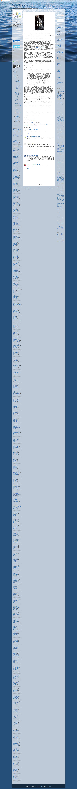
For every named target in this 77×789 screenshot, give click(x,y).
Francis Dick (15, 258)
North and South (17, 82)
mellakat (60, 174)
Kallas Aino (15, 385)
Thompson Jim (15, 709)
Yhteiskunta (59, 132)
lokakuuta (16, 80)
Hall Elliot (14, 290)
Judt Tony (14, 373)
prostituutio (62, 190)
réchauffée (58, 194)
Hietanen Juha (15, 311)
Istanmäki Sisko (15, 353)
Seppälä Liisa (15, 661)
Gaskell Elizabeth (16, 265)
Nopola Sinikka (15, 546)
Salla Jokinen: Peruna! (59, 78)
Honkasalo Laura (15, 331)
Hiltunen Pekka (15, 317)
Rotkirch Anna (15, 621)
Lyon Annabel (15, 485)
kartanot (58, 154)
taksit (60, 208)
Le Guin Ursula (15, 453)
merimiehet (58, 175)
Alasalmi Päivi (15, 157)
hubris (60, 147)
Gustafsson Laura (16, 284)
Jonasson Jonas (15, 371)
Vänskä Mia (15, 751)
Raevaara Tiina (15, 589)
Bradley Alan (15, 184)
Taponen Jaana (15, 697)
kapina (63, 153)
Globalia (58, 115)
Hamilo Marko (15, 292)
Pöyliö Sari (15, 587)
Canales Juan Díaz (16, 198)
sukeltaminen (58, 203)
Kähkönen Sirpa (15, 439)
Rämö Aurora (15, 626)
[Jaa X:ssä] (37, 122)
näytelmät (62, 180)
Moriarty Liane (15, 526)
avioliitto (58, 138)
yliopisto (62, 226)
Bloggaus (58, 111)
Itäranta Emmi (15, 354)
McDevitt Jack (15, 507)
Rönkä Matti (15, 629)
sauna (63, 196)
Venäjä (57, 129)
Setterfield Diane (15, 662)
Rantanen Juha (15, 595)
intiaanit (63, 150)
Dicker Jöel (15, 235)
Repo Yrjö (14, 605)
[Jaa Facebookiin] (38, 122)
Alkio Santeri (15, 158)
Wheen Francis (15, 769)
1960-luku (58, 240)
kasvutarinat (61, 154)
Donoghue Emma (16, 237)
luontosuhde (39, 124)
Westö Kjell (15, 768)
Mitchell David (15, 520)
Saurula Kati (15, 648)
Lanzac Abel (15, 445)
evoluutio (62, 143)
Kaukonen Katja (15, 395)
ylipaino (57, 227)
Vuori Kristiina (15, 750)
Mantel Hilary (15, 498)
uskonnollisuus (59, 214)
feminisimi (58, 144)
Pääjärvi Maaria (15, 585)
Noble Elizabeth (15, 545)
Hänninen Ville (15, 344)
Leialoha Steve (15, 458)
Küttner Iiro (15, 441)
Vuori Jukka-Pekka (16, 749)
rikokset (58, 193)
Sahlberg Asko (15, 634)
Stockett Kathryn (15, 682)
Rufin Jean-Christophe (16, 622)
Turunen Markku (15, 723)
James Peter (15, 360)
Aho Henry (15, 150)
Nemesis (16, 88)
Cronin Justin (15, 222)
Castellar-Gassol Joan (16, 204)
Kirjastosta (35, 124)
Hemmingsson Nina (16, 309)
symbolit (58, 207)
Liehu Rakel (15, 468)
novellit (21, 135)
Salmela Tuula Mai (16, 639)
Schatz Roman (15, 654)
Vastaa (28, 133)
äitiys (58, 230)
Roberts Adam (15, 612)
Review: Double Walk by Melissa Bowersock (59, 30)
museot (57, 177)
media (57, 174)
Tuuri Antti (14, 724)
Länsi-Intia (62, 120)
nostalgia (62, 179)
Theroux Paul (15, 705)
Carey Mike (15, 202)
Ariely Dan (14, 163)
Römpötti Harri (15, 627)
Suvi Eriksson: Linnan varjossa (59, 84)
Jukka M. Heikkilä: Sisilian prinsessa (59, 35)
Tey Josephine (15, 704)
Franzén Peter (15, 262)
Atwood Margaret (15, 164)
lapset (58, 166)
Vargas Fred (15, 735)
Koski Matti (15, 425)
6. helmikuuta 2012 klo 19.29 (35, 164)
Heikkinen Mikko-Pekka (17, 304)
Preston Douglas (15, 581)
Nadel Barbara (15, 535)
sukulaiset (62, 203)
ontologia (62, 181)
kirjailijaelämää (59, 157)
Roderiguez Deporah (16, 614)
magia (63, 172)
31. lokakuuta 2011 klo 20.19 (33, 155)
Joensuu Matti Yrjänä (16, 365)
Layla (16, 106)
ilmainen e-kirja (59, 96)
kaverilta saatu (59, 103)
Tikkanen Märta (15, 711)
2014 (15, 72)
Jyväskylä (58, 117)
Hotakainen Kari (15, 334)
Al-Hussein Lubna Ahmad (17, 155)
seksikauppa (58, 197)
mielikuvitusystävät (59, 176)
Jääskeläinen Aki (15, 381)
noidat (61, 178)
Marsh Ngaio (15, 500)
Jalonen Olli (15, 358)
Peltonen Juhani (15, 575)
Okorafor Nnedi (15, 559)
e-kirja (18, 131)
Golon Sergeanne (16, 271)
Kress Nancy (15, 428)
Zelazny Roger (15, 782)
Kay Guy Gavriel (15, 398)
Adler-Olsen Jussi (16, 149)
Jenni (28, 155)
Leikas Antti (15, 459)
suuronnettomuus (59, 205)
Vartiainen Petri (15, 736)
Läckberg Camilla (16, 486)
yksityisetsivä (58, 225)
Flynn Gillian (15, 255)
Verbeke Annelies (16, 738)
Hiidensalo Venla (15, 315)
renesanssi (62, 192)
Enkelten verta (17, 94)
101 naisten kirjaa (26, 8)
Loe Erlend (15, 479)
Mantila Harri (15, 499)
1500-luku (62, 233)
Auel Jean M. (15, 165)
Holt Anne (14, 327)
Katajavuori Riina (15, 394)
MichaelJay (42, 786)
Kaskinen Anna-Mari (16, 392)
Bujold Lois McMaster (16, 195)
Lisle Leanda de (15, 475)
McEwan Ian (15, 508)
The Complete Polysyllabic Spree (18, 93)
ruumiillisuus (62, 193)
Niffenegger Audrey (16, 541)
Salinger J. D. (15, 636)
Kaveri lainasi (60, 95)
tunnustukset (15, 136)
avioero (62, 137)
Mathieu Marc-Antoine (16, 505)
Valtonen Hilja (15, 731)
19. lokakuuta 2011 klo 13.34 (33, 129)
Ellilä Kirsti (15, 245)
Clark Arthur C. (15, 211)
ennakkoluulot (61, 142)
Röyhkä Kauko (15, 632)
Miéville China (15, 522)
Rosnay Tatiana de (16, 619)
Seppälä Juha (15, 660)
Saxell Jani (15, 649)
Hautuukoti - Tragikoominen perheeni (17, 109)
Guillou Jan (15, 283)
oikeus (58, 181)
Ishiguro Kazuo (15, 351)
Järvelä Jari (15, 378)
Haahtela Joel (15, 285)
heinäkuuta (17, 116)
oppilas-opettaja (59, 182)
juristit (63, 152)
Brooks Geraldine (16, 190)
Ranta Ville (15, 594)
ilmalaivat (62, 149)
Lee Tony (14, 455)
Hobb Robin (15, 324)
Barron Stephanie (16, 175)
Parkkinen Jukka (15, 572)
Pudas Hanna (15, 582)
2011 (15, 76)
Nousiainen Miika (16, 548)
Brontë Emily (15, 189)
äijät (63, 228)
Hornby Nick (15, 332)
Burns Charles (15, 197)
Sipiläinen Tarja (15, 668)
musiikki (60, 177)
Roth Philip (15, 620)
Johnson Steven (15, 368)
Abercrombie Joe (15, 141)
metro (60, 175)
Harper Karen (15, 295)
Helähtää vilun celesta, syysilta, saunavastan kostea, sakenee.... (60, 46)
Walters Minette (15, 756)
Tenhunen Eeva (15, 702)
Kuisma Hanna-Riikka (16, 432)
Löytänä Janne (15, 493)
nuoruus (58, 180)
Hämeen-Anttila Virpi (16, 340)
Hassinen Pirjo (15, 298)
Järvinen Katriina (15, 380)
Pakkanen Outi (15, 568)
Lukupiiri (18, 136)
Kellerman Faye (15, 399)
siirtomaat (58, 199)
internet (60, 150)
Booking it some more (21, 5)
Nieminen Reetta (15, 540)
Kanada (62, 117)
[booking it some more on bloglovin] (60, 15)
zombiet (61, 228)
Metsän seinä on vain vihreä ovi (18, 104)
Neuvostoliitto (59, 122)
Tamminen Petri (15, 695)
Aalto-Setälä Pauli (16, 140)
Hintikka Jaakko (15, 319)
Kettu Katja (15, 406)
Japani (63, 116)
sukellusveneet (58, 202)
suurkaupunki (58, 204)
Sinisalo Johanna (16, 667)
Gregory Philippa (15, 276)
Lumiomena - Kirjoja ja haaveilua (59, 70)
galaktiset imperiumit (60, 145)
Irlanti (57, 116)
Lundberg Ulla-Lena (16, 482)
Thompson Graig (15, 708)
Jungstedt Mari (15, 374)
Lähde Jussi (15, 487)
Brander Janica (15, 185)
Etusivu (15, 8)
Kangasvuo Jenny (16, 387)
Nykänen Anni (15, 553)
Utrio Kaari (15, 728)
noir (63, 178)
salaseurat (58, 195)
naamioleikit (58, 178)
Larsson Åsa (15, 451)
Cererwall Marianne (16, 205)
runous (21, 134)
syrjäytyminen (61, 207)
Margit (28, 129)
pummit (57, 191)
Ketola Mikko (15, 405)
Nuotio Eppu (15, 552)
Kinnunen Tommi (15, 411)
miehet (63, 175)
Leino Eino (15, 461)
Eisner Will (15, 242)
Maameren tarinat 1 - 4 (18, 100)
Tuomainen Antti (15, 718)
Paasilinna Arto (15, 567)
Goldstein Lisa (15, 270)
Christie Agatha (15, 210)
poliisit (58, 187)
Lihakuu (16, 87)
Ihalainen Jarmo (15, 347)
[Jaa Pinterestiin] (39, 122)
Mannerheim (58, 121)
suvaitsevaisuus (59, 206)
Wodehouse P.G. (15, 775)
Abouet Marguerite (16, 142)
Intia (63, 115)
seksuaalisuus (59, 198)
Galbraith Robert (15, 264)
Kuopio (63, 118)
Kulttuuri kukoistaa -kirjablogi (58, 63)
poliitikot (62, 187)
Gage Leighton (15, 263)
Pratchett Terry (15, 580)
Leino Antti (15, 460)
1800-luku (59, 235)
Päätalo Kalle (15, 586)
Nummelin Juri (15, 549)
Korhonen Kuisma (16, 421)
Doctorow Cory (15, 236)
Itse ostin (61, 91)
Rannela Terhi (15, 593)
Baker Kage (15, 170)
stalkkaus (62, 201)
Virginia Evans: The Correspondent (59, 72)
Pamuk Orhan (15, 569)
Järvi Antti (14, 379)
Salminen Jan (15, 642)
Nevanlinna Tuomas (16, 539)
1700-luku (62, 234)
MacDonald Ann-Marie (16, 494)
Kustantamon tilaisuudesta (60, 104)
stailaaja (58, 201)
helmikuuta (17, 122)
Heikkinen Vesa (15, 305)
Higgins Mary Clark (16, 312)
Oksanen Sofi (15, 560)
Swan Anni (15, 689)
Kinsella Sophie (15, 412)
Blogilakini (19, 8)
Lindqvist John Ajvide (16, 472)
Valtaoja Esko (15, 730)
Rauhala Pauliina (15, 601)
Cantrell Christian (16, 201)
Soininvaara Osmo (16, 675)
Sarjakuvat (20, 130)
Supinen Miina (15, 688)
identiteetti (62, 148)
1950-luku (62, 239)
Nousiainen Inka (15, 547)
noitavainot (58, 179)
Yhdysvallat (59, 130)
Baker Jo (14, 169)
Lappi (60, 119)
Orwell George (15, 565)
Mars (60, 121)
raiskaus (62, 191)
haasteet (62, 146)
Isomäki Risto (15, 352)
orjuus (57, 183)
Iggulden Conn (15, 346)
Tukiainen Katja (15, 717)
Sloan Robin (15, 669)
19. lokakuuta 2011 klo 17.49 (35, 136)
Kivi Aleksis (15, 413)
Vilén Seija (15, 743)
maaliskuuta (17, 121)
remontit (58, 192)
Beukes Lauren (15, 178)
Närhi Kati (14, 554)
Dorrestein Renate (16, 238)
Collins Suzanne (15, 217)
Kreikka (60, 118)
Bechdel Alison (15, 176)
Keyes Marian (15, 407)
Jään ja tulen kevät (18, 112)
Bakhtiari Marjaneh (16, 171)
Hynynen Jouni (15, 339)
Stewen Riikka (15, 681)
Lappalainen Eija (15, 447)
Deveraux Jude (15, 232)
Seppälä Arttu (15, 659)
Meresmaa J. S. (15, 513)
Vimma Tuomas (15, 744)
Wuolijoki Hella (15, 778)
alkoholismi (58, 134)
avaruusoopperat (59, 137)
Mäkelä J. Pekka (15, 532)
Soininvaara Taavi (16, 676)
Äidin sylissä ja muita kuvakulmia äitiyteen (18, 99)
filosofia (62, 144)
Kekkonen (58, 118)
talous (28, 125)
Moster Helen (15, 528)
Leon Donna (15, 465)
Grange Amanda (15, 275)
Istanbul (59, 116)
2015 (15, 71)
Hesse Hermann (15, 310)
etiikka (58, 143)
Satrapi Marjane (15, 647)
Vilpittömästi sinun (18, 105)
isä (32, 124)
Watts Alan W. (15, 762)
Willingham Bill (15, 772)
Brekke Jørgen (15, 188)
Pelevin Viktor (15, 574)
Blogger (50, 786)
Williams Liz (15, 770)
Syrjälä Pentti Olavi (16, 691)
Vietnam (60, 129)
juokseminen (58, 152)
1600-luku (58, 234)
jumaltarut (62, 151)
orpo (59, 183)
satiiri (57, 196)
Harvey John (15, 297)
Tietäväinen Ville (15, 710)
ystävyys (58, 228)
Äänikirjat (14, 131)
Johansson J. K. (15, 366)
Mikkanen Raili (15, 519)
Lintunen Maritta (15, 474)
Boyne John (15, 183)
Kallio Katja (15, 386)
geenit (57, 146)
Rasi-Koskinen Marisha (16, 599)
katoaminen (58, 155)
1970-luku (62, 240)
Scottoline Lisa (15, 656)
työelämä (58, 211)
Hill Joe (14, 316)
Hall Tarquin (15, 291)
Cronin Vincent (15, 223)
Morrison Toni (15, 527)
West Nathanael (15, 765)
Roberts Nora (15, 613)
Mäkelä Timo (15, 533)
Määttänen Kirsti (15, 534)
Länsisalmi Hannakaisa (16, 488)
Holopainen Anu (15, 326)
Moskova (62, 121)
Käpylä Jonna (15, 440)
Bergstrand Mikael (16, 177)
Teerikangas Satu (16, 701)
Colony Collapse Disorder (40, 47)
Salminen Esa (15, 641)
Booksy (28, 136)
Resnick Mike (15, 606)
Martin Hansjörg (15, 502)
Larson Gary (15, 448)
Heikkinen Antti (15, 303)
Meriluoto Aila (15, 518)
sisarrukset (62, 199)
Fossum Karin (15, 257)
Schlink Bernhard (16, 655)
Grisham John (15, 277)
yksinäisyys (59, 224)
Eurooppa (58, 114)
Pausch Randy (15, 573)
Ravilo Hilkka (15, 602)
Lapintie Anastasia (16, 446)
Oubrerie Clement (16, 566)
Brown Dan (15, 191)
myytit (63, 177)
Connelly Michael (16, 218)
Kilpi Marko (15, 408)
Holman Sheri (15, 325)
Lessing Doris (15, 467)
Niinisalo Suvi (15, 542)
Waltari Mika (15, 755)
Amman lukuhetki (60, 39)
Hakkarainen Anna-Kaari (17, 289)
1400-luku (58, 233)
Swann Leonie (15, 690)
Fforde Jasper (15, 252)
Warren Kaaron (15, 757)
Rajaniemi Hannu (15, 592)
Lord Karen (15, 480)
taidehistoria (58, 208)
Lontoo (63, 119)
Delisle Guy (15, 230)
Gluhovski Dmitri (15, 269)
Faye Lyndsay (15, 250)
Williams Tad (15, 771)
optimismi (62, 182)
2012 (15, 75)
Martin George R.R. (16, 501)
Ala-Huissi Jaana (15, 156)
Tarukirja (58, 34)
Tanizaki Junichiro (16, 696)
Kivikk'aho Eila (15, 414)
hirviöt (57, 147)
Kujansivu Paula (15, 433)
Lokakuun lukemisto (18, 81)
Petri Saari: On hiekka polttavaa (59, 41)
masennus (62, 173)
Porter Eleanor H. (16, 579)
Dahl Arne (14, 228)
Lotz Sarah (15, 481)
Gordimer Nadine (15, 272)
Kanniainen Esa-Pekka (16, 388)
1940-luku (58, 239)
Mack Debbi (15, 495)
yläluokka (62, 227)
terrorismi (31, 125)
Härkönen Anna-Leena (16, 345)
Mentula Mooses (15, 512)
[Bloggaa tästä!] (36, 122)
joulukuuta (17, 77)
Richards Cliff (15, 609)
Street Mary (15, 684)
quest (59, 191)
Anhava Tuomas (15, 162)
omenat (60, 181)
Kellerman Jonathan (16, 400)
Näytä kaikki (62, 86)
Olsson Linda (15, 562)
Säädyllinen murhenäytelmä (17, 96)
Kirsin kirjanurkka (60, 82)
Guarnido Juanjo (15, 282)
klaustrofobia (58, 160)
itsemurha (59, 151)
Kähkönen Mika (15, 438)
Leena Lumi (29, 164)
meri (63, 174)
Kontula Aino (15, 420)
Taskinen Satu (15, 698)
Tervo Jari (14, 703)
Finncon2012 (62, 114)
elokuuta (16, 115)
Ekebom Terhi (15, 243)
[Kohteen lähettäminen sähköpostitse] (35, 122)
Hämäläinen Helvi (16, 341)
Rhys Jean (15, 608)
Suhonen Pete (15, 685)
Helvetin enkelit (60, 115)
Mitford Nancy (15, 521)
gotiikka (60, 146)
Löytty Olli (14, 492)
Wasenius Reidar (15, 758)
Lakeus (57, 119)
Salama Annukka (15, 635)
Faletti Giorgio (15, 249)
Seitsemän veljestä (18, 91)
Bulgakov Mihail (15, 196)
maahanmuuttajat (59, 171)
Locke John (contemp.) (16, 478)
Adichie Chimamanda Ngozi (17, 146)
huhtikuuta (17, 120)
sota (63, 200)
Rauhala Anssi (15, 600)
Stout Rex (14, 683)
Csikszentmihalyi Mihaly (17, 225)
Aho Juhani (15, 151)
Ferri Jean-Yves (15, 251)
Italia (60, 116)
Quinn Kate (15, 588)
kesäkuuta (17, 117)
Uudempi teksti (27, 187)
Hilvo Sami (15, 318)
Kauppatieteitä (15, 135)
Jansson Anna (15, 361)
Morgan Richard (15, 525)
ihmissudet (58, 149)
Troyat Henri (15, 716)
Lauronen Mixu (15, 452)
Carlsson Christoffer (16, 203)
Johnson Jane (15, 367)
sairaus (62, 194)
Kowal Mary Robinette (16, 427)
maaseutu (42, 124)
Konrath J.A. (15, 419)
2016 (15, 70)
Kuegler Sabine (15, 431)
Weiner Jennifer (15, 763)
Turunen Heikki (15, 722)
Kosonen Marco (15, 426)
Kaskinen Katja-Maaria (16, 393)
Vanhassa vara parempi (59, 59)
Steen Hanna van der (16, 678)
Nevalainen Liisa (15, 538)
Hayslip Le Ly (15, 302)
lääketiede (58, 170)
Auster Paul (15, 168)
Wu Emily (14, 777)
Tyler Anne (15, 725)
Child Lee (14, 208)
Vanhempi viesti (51, 187)
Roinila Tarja (15, 615)
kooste (14, 129)
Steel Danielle (15, 677)
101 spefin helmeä (34, 8)
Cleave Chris (15, 215)
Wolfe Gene (15, 776)
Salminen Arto (15, 640)
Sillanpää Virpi (15, 666)
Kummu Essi (15, 434)
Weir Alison (15, 764)
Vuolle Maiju (15, 748)
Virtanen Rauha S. (16, 745)
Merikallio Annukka (16, 515)
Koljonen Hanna (15, 418)
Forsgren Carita (15, 256)
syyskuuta (17, 113)
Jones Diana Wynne (16, 372)
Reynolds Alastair (16, 607)
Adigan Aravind (15, 148)
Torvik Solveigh (15, 715)
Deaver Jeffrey (15, 229)
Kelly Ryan (15, 401)
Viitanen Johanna (16, 742)
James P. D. (15, 359)
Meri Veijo (14, 514)
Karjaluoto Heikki (15, 391)
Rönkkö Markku (15, 628)
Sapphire (14, 646)
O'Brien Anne (15, 555)
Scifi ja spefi (47, 124)
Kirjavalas (58, 51)
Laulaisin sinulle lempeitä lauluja (17, 85)
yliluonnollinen (35, 125)
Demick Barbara (15, 231)
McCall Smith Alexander (17, 506)
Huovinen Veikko (15, 338)
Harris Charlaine (15, 296)
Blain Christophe (15, 182)
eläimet (58, 142)
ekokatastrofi (30, 124)
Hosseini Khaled (15, 333)
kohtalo (63, 160)
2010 (15, 125)
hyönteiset (58, 148)
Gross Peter (15, 278)
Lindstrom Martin (15, 473)
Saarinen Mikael (15, 633)
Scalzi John (15, 653)
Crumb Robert (15, 224)
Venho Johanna (15, 737)
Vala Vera (14, 729)
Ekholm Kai (15, 244)
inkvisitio (58, 150)
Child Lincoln (15, 209)
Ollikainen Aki (15, 561)
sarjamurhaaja (61, 195)
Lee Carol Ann (15, 454)
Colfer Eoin (15, 216)
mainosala (58, 173)
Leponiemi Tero (15, 466)
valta (57, 217)
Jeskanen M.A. (15, 364)
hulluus (62, 147)
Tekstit (59, 19)
